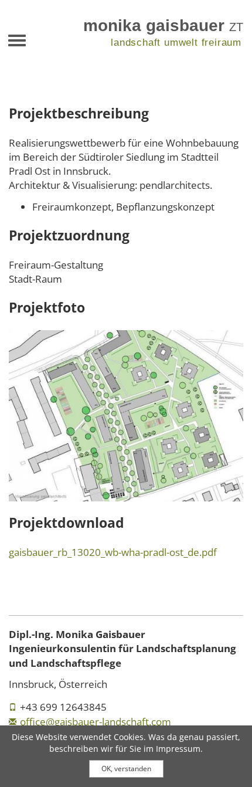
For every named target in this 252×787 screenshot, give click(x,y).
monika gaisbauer (163, 25)
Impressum (178, 748)
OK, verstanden (126, 769)
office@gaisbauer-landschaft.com (95, 721)
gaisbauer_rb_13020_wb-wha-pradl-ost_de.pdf (113, 552)
